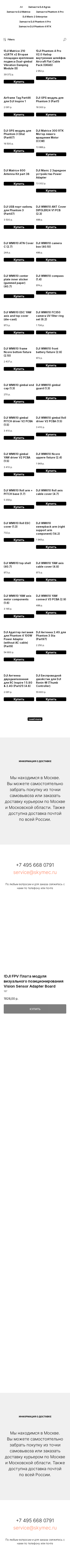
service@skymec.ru (35, 872)
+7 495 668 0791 (35, 865)
